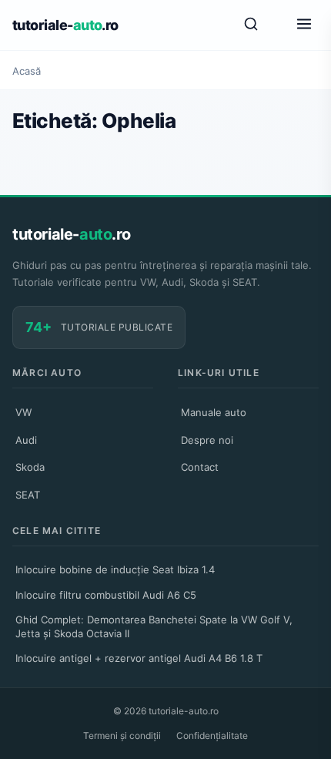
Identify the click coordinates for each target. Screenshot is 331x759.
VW (23, 412)
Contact (200, 467)
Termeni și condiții (122, 735)
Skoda (30, 467)
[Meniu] (304, 25)
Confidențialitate (212, 735)
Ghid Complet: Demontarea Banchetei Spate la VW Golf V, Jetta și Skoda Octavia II (154, 626)
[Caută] (251, 25)
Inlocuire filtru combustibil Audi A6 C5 (105, 595)
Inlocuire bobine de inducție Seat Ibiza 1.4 (115, 569)
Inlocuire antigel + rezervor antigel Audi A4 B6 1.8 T (138, 658)
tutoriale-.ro (65, 25)
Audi (26, 440)
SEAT (27, 495)
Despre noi (207, 440)
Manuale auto (213, 412)
